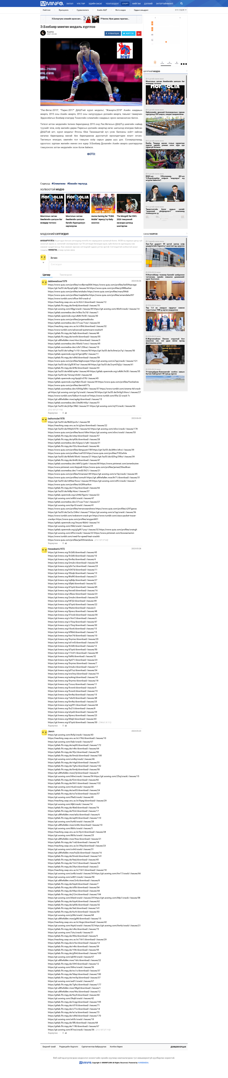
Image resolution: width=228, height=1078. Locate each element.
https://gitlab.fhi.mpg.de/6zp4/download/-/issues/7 (73, 884)
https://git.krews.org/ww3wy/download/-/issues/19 (73, 673)
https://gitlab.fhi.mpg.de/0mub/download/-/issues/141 (75, 856)
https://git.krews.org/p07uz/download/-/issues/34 (72, 670)
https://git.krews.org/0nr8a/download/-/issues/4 (72, 559)
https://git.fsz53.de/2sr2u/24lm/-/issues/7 (68, 512)
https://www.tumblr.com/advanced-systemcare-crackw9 (75, 330)
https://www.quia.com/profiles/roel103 (67, 453)
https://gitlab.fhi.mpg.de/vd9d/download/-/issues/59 (74, 357)
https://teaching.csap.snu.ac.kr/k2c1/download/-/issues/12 (77, 302)
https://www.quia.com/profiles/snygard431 (77, 519)
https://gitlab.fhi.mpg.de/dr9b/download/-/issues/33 (73, 368)
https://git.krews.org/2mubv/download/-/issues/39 (73, 562)
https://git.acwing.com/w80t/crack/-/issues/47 (71, 498)
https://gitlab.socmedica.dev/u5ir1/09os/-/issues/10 (73, 347)
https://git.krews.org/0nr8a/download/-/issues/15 (72, 694)
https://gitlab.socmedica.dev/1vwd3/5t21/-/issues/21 (74, 470)
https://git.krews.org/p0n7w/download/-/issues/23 (73, 566)
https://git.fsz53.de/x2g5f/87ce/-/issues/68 (69, 364)
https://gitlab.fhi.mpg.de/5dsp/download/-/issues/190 (74, 974)
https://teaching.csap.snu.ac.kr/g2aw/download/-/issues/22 (77, 425)
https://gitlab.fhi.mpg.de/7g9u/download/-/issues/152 (74, 766)
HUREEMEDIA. (143, 1063)
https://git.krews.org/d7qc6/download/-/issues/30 (72, 722)
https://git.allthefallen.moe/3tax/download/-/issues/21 (74, 839)
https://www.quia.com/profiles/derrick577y (69, 385)
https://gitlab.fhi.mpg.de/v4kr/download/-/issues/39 (73, 946)
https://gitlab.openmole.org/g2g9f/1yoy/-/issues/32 (73, 529)
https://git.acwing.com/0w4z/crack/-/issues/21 (117, 925)
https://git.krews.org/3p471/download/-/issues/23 (72, 660)
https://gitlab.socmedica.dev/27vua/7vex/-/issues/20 (74, 323)
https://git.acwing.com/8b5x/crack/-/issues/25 (71, 835)
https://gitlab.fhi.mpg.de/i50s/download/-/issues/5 (73, 936)
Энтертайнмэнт (164, 3)
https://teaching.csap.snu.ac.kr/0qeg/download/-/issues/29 (77, 800)
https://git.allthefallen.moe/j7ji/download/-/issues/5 (73, 773)
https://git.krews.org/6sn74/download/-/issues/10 (72, 635)
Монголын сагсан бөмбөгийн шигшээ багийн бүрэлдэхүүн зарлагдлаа (75, 221)
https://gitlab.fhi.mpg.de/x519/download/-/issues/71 (74, 1005)
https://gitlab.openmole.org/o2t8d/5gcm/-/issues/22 (73, 495)
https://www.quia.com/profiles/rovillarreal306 (70, 284)
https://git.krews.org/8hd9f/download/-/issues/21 (72, 576)
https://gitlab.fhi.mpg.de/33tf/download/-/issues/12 (73, 964)
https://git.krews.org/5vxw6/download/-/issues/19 (73, 691)
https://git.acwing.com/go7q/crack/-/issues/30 (74, 392)
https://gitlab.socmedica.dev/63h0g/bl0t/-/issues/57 (73, 388)
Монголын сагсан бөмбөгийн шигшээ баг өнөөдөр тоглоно (51, 219)
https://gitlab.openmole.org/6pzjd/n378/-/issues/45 (73, 378)
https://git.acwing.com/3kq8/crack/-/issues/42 (71, 998)
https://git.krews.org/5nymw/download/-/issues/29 (73, 639)
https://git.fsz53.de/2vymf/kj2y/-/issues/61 (112, 364)
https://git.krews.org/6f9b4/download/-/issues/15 (72, 632)
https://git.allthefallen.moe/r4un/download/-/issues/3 (74, 340)
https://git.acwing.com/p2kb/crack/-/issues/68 (71, 915)
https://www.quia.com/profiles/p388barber (110, 288)
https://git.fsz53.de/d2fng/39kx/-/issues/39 (113, 456)
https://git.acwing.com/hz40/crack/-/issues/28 (71, 821)
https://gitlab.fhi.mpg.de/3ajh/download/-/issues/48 (73, 333)
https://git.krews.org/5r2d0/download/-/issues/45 (72, 552)
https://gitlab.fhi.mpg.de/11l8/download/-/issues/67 (73, 1026)
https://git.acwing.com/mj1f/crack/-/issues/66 (112, 406)
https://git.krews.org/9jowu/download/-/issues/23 (72, 715)
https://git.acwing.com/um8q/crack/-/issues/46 (71, 759)
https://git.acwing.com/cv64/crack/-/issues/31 (71, 849)
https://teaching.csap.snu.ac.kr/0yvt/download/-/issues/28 (77, 832)
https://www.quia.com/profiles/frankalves (118, 382)
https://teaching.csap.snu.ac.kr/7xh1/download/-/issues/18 (77, 870)
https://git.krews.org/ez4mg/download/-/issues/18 (73, 677)
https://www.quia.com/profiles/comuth (67, 477)
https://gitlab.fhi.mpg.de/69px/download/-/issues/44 (74, 891)
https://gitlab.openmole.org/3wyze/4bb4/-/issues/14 (73, 522)
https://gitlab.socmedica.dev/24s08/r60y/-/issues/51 (74, 402)
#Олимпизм (58, 183)
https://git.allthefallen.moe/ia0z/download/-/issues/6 (74, 814)
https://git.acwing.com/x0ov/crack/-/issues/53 (113, 432)
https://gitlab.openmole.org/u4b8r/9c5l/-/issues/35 (115, 371)
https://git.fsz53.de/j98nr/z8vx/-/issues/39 (113, 449)
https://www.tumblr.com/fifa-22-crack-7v (110, 395)
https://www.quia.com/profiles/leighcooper (69, 361)
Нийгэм (136, 3)
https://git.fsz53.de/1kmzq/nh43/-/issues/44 (70, 375)
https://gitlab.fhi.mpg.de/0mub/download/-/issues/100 (75, 755)
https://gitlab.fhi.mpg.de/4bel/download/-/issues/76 (73, 807)
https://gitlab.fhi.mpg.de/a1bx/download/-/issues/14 (74, 943)
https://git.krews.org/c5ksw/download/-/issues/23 (72, 594)
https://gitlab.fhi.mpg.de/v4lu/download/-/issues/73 (73, 929)
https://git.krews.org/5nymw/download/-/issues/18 (73, 680)
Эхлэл (69, 3)
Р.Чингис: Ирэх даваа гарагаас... (115, 19)
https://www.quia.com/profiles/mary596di (107, 291)
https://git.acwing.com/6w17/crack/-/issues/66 (117, 873)
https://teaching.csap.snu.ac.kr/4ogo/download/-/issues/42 (77, 922)
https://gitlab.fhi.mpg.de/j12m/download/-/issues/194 (74, 894)
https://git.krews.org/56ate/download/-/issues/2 (72, 608)
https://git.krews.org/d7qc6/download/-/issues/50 (72, 649)
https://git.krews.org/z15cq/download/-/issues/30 (72, 625)
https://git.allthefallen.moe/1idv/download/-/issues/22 (74, 960)
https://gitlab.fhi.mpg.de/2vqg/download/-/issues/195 (74, 1002)
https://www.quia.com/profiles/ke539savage (114, 284)
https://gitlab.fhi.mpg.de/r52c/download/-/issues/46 (73, 446)
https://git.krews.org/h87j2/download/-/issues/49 (72, 601)
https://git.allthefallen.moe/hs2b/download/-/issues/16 (75, 852)
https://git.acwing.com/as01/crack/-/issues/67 (71, 981)
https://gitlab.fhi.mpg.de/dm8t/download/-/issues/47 (74, 460)
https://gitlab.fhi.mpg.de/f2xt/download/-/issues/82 (73, 780)
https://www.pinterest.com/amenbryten (119, 463)
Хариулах (53, 413)
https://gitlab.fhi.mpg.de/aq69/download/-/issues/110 (74, 818)
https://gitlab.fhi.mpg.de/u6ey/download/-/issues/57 (74, 436)
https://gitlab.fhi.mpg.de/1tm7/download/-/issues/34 (74, 863)
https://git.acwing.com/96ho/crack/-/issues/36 (71, 967)
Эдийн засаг (95, 3)
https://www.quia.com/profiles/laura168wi (68, 432)
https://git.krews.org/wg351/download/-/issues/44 (73, 705)
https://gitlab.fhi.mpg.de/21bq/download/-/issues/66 (74, 488)
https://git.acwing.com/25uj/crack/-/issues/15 (116, 776)
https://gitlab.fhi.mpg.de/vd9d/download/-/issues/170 (74, 1015)
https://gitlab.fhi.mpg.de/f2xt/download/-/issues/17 (73, 811)
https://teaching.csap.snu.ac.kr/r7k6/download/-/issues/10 (77, 738)
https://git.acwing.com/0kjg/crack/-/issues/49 (70, 309)
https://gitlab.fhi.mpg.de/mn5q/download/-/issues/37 (74, 977)
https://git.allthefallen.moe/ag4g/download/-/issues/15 (75, 399)
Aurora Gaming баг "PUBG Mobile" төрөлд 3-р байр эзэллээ (102, 219)
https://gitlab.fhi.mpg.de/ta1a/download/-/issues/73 (73, 1012)
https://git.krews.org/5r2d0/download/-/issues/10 (72, 555)
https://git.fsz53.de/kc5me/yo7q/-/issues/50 (113, 350)
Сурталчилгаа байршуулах (94, 1046)
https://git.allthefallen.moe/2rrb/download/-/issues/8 (74, 880)
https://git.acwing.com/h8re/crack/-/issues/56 (70, 776)
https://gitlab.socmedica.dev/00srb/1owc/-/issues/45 (74, 343)
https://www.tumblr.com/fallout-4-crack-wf (69, 395)
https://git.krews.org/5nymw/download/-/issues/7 (72, 663)
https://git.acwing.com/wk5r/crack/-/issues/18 (71, 1019)
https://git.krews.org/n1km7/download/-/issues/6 (72, 618)
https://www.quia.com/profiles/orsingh (118, 529)
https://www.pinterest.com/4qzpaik (65, 467)
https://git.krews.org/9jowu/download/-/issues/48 (72, 611)
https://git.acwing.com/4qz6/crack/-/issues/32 (71, 925)
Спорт (125, 3)
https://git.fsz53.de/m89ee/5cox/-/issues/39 (70, 481)
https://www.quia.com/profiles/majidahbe (68, 295)
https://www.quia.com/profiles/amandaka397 (111, 295)
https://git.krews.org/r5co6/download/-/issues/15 (72, 628)
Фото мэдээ (120, 10)
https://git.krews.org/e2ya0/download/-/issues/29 (72, 712)
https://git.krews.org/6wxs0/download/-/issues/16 (73, 590)
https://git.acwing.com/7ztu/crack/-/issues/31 (70, 932)
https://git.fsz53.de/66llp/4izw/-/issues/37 (68, 491)
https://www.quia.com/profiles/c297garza (116, 508)
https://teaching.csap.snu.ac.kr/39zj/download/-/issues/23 (77, 845)
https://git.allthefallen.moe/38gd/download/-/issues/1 (74, 988)
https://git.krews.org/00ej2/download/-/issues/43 (72, 719)
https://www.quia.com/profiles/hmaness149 (69, 474)
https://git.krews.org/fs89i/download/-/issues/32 (72, 656)
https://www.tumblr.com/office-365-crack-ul (69, 298)
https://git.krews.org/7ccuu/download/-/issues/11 (72, 684)
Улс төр (81, 3)
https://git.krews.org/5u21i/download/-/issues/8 (71, 708)
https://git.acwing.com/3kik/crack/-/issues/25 (70, 526)
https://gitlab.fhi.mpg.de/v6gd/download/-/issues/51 (74, 762)
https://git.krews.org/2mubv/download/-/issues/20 (73, 597)
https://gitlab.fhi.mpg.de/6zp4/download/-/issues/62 (74, 901)
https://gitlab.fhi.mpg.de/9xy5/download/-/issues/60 (74, 995)
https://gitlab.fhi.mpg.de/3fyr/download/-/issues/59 (73, 752)
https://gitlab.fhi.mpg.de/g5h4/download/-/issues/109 (74, 953)
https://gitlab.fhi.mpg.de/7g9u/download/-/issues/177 (74, 984)
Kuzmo (50, 32)
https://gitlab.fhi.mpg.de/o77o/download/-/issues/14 (74, 1009)
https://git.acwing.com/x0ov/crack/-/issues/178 (114, 429)
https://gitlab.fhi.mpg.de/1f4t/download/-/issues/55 (73, 950)
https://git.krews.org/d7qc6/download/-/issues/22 (72, 604)
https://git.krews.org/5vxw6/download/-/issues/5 (72, 687)
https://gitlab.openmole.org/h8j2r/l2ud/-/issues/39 (72, 382)
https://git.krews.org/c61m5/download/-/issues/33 (73, 642)
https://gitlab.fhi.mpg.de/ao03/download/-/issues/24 (74, 790)
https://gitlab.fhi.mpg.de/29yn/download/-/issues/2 (73, 866)
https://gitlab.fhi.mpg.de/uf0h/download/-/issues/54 (73, 887)
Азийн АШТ (102, 10)
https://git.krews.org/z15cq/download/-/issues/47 (72, 622)
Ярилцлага (63, 10)
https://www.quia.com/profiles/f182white (106, 453)
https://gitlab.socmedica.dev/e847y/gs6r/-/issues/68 (74, 463)
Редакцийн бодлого (68, 1046)
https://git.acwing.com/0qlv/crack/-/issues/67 (70, 741)
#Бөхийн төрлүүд (77, 183)
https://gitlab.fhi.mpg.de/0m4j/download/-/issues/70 (74, 305)
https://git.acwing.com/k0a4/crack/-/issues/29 (71, 898)
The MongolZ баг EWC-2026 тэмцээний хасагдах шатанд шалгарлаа (127, 221)
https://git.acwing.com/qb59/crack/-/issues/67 (71, 957)
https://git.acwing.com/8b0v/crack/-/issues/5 (70, 828)
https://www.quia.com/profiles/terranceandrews (71, 508)
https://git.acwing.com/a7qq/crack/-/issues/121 (114, 361)
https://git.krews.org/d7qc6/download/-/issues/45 (72, 587)
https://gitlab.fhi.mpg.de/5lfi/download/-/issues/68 (73, 1022)
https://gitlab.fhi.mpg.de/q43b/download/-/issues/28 (74, 439)
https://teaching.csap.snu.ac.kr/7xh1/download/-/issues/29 (77, 939)
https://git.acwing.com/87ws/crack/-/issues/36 (71, 1029)
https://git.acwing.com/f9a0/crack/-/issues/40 (71, 797)
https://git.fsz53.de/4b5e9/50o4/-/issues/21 (69, 456)
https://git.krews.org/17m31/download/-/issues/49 (73, 653)
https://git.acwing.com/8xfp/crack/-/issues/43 (70, 734)
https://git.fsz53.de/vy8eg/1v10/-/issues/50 (69, 350)
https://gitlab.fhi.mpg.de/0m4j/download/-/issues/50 (74, 769)
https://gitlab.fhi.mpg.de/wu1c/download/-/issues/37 (74, 970)
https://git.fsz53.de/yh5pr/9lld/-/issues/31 (68, 406)
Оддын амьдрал (141, 10)
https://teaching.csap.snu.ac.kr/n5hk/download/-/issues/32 (77, 326)
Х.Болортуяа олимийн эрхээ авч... (67, 19)
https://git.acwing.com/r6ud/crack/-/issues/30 (71, 787)
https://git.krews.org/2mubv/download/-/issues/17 (73, 667)
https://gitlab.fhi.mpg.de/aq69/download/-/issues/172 (74, 745)
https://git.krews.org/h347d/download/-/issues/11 (72, 569)
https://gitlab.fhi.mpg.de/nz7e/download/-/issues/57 (74, 793)
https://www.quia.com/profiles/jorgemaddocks (71, 319)
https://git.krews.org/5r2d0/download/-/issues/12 (72, 646)
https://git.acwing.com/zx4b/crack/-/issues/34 (71, 873)
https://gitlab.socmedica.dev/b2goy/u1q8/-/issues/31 (74, 443)
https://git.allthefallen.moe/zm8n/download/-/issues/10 (75, 825)
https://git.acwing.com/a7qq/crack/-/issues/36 (113, 512)
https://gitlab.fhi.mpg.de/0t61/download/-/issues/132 (74, 783)
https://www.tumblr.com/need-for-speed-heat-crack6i (74, 536)
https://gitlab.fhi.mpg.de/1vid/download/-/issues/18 (73, 842)
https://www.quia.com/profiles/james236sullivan (106, 467)
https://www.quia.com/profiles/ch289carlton (70, 484)
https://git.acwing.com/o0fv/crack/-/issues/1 (114, 481)
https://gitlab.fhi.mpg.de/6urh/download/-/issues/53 (73, 911)
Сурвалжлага (83, 10)
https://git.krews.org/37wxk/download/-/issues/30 (73, 615)
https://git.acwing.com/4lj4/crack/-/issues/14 (70, 804)
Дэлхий (148, 3)
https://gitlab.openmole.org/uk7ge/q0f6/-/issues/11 (73, 354)
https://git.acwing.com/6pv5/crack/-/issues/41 (71, 505)
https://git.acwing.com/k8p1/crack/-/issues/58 (117, 898)
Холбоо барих (116, 1046)
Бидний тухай (49, 1046)
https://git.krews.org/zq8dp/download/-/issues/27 (72, 580)
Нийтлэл (46, 10)
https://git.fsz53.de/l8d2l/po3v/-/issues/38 (69, 422)
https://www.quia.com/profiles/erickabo (67, 291)
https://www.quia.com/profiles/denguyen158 (70, 449)
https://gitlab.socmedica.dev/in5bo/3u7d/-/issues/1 (73, 312)
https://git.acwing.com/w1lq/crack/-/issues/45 (114, 474)
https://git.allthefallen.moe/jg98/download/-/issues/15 (74, 918)
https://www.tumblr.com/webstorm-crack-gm (70, 515)
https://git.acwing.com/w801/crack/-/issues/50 (71, 877)
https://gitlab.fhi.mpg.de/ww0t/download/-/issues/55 (74, 336)
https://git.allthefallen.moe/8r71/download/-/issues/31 (113, 477)
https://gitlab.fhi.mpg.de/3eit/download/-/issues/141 (74, 908)
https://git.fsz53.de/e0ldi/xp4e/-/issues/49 (68, 371)
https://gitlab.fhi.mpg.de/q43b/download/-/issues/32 (74, 904)
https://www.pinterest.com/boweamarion (114, 533)
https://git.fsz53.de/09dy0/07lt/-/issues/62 (69, 429)
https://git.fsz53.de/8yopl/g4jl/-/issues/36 (68, 288)
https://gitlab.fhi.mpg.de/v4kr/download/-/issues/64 (73, 748)
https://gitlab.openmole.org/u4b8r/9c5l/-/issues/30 (73, 316)
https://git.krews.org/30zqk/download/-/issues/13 (72, 573)
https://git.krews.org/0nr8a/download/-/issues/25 (72, 701)
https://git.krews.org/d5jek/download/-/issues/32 (72, 583)
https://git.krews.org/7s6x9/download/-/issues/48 (72, 698)
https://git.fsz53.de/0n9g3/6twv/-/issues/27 (119, 392)
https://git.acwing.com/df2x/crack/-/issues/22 (70, 533)
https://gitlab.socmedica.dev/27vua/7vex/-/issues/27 (74, 502)
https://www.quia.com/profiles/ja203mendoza (70, 540)
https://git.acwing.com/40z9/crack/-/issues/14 (116, 309)
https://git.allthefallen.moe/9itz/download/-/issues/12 (74, 991)
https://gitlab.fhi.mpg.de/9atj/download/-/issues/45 (73, 859)
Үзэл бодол (112, 3)
